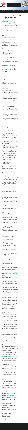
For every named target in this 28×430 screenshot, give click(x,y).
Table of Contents (5, 21)
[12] (14, 136)
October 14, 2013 (4, 18)
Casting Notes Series (4, 416)
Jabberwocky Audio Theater (14, 10)
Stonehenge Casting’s (10, 205)
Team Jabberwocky (14, 3)
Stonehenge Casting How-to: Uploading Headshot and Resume (5, 419)
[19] (11, 221)
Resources (23, 10)
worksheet (7, 65)
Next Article (13, 30)
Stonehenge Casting (13, 27)
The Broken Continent (8, 20)
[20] (6, 235)
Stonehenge (8, 10)
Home (2, 10)
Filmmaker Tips (8, 416)
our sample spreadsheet (10, 60)
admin (7, 18)
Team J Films (19, 10)
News (4, 10)
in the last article (3, 66)
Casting (6, 415)
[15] (15, 179)
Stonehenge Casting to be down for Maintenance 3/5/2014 (14, 419)
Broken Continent (4, 415)
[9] (15, 106)
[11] (2, 128)
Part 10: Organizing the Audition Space (10, 395)
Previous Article (7, 30)
